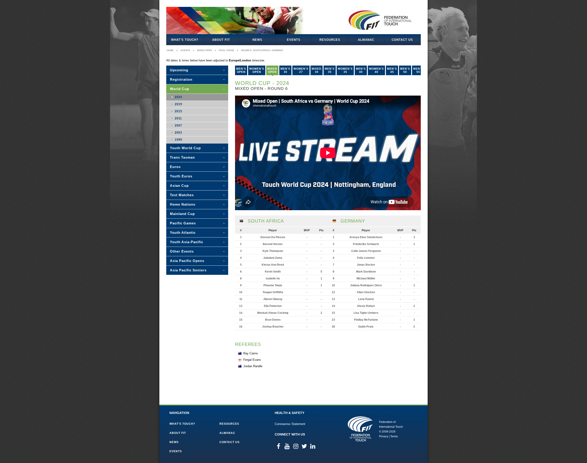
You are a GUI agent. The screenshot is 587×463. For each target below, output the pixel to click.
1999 (178, 139)
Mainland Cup (182, 214)
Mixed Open (204, 50)
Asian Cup (179, 185)
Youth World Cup (185, 148)
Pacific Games (183, 223)
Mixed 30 (316, 70)
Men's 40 (361, 70)
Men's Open (241, 70)
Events (293, 39)
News (257, 39)
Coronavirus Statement (290, 424)
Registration (181, 79)
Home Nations (182, 204)
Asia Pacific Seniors (188, 270)
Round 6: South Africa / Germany (262, 50)
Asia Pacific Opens (187, 261)
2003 (178, 132)
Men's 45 (392, 70)
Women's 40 (376, 70)
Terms (394, 436)
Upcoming (179, 70)
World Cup (179, 89)
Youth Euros (181, 176)
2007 (178, 125)
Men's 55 (418, 70)
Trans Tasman (182, 157)
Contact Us (402, 39)
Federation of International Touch (360, 428)
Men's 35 (330, 70)
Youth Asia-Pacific (186, 242)
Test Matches (182, 195)
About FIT (221, 39)
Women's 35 (345, 70)
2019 (178, 104)
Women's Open (256, 70)
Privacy (383, 436)
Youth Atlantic (183, 232)
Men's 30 (285, 70)
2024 (178, 97)
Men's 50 (405, 70)
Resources (329, 39)
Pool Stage (226, 50)
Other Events (182, 251)
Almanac (366, 39)
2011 (178, 118)
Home (170, 50)
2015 (178, 111)
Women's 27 (301, 70)
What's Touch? (184, 39)
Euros (175, 167)
